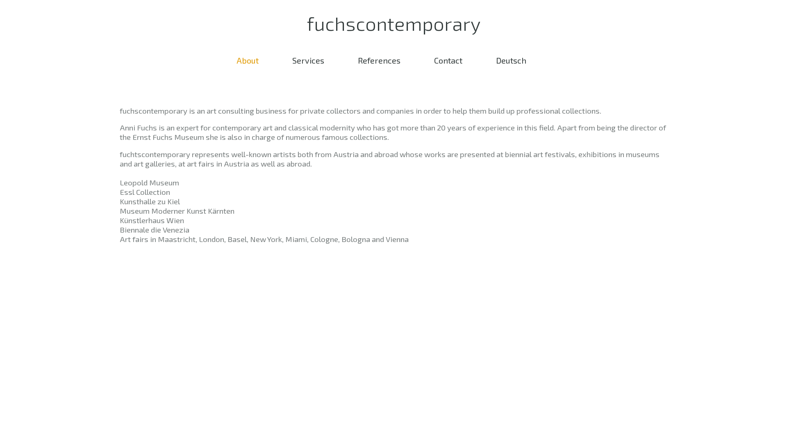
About (248, 60)
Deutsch (511, 60)
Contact (448, 60)
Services (308, 60)
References (379, 60)
